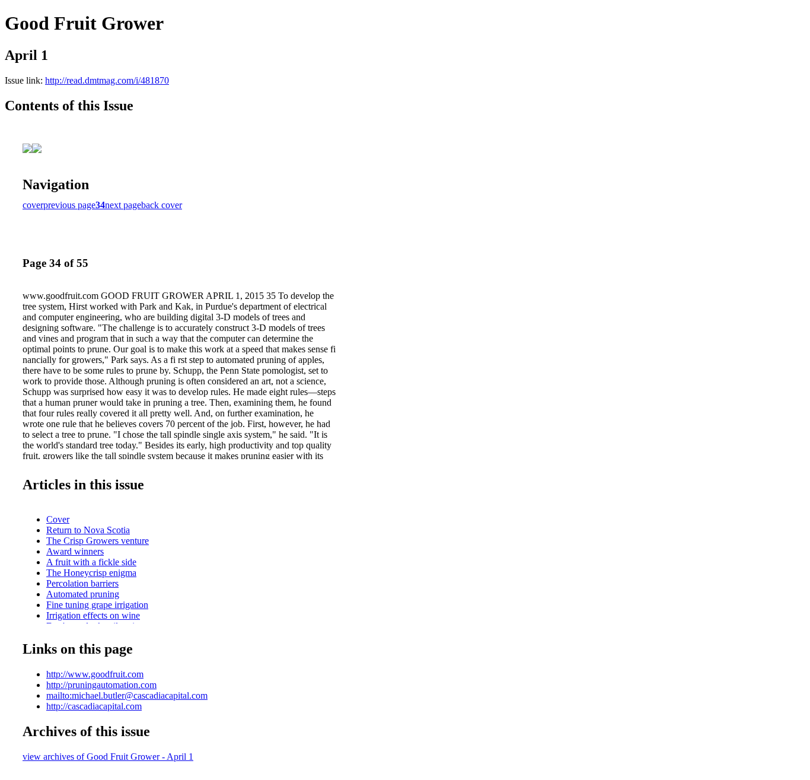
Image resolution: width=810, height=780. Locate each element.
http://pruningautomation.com (101, 685)
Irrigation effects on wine (93, 615)
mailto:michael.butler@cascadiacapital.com (127, 695)
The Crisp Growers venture (97, 541)
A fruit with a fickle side (91, 562)
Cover (57, 519)
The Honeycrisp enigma (91, 573)
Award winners (75, 551)
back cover (161, 205)
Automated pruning (82, 594)
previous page (69, 205)
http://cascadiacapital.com (94, 706)
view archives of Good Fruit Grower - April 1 (108, 757)
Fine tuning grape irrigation (97, 605)
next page (123, 205)
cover (33, 205)
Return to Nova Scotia (88, 530)
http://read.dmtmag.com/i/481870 (107, 80)
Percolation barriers (82, 583)
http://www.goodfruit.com (94, 674)
